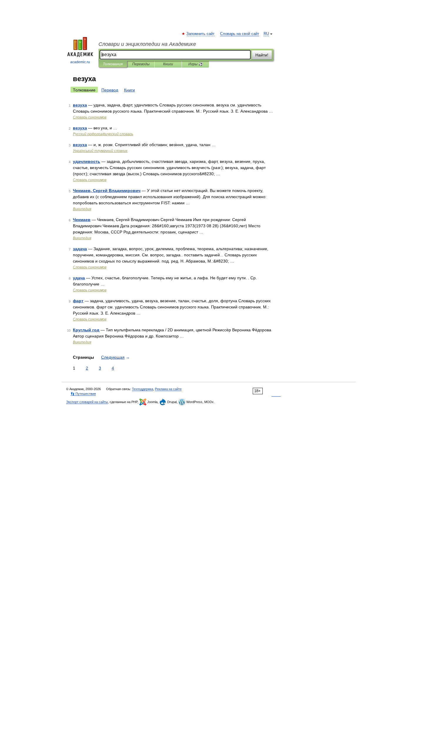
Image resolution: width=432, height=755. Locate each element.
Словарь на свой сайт (239, 34)
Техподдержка (142, 389)
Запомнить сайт (201, 34)
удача (79, 277)
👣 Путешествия (83, 393)
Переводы (141, 64)
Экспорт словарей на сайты (87, 402)
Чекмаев (82, 219)
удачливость (86, 161)
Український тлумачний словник (100, 151)
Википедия (82, 209)
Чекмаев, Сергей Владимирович (106, 190)
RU (266, 34)
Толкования (113, 64)
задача (80, 248)
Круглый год (86, 330)
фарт (78, 300)
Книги (168, 64)
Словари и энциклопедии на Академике (147, 44)
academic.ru (80, 62)
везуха (80, 105)
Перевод (109, 90)
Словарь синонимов (89, 117)
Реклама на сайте (168, 389)
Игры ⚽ (195, 64)
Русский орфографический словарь (103, 134)
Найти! (261, 55)
